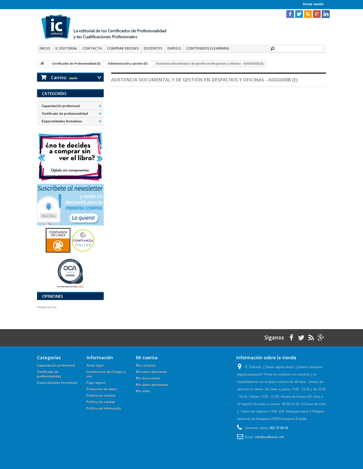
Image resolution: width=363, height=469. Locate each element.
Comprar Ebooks (123, 48)
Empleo (174, 48)
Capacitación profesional (61, 106)
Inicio (45, 48)
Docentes (153, 48)
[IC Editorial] (107, 27)
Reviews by (46, 307)
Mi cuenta (147, 357)
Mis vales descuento (151, 372)
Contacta (92, 48)
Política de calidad (100, 402)
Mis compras (146, 365)
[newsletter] (70, 204)
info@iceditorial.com (269, 437)
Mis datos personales (152, 385)
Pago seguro (96, 383)
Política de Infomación (103, 408)
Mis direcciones (148, 378)
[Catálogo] (70, 156)
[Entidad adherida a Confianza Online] (70, 240)
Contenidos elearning (207, 48)
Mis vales (143, 391)
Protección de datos (101, 389)
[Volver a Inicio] (42, 64)
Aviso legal (94, 365)
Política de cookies (101, 395)
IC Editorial (66, 48)
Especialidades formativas (62, 121)
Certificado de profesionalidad (65, 113)
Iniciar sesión (313, 4)
